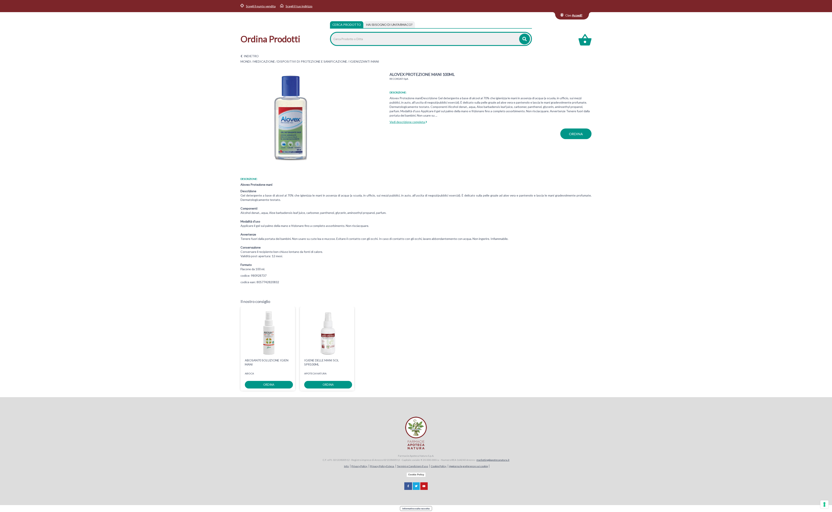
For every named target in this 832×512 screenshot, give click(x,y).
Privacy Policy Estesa (382, 466)
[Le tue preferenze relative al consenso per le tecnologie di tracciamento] (824, 504)
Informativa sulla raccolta (416, 508)
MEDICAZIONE (264, 61)
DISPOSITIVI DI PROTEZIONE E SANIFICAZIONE (312, 61)
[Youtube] (424, 486)
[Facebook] (408, 486)
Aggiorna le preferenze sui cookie (468, 466)
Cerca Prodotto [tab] (346, 24)
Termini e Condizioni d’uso (412, 466)
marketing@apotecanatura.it (492, 460)
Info (346, 466)
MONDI (245, 61)
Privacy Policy (359, 466)
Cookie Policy (439, 466)
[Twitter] (416, 486)
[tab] (389, 24)
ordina (576, 134)
